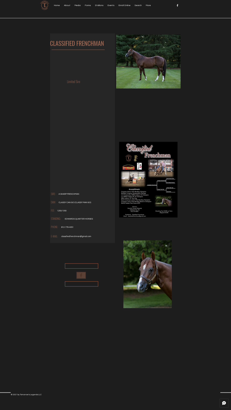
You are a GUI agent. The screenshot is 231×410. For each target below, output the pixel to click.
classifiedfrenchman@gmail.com (76, 236)
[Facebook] (177, 5)
